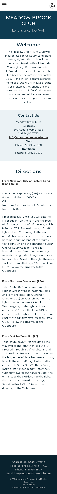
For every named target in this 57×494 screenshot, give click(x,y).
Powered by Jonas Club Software (28, 487)
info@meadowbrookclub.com (32, 473)
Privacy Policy (28, 485)
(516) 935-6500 (33, 469)
